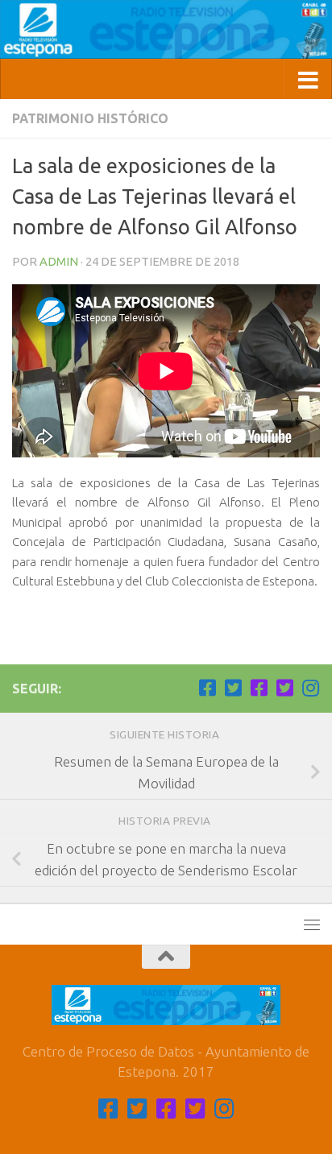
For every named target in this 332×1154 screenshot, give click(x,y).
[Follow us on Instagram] (310, 687)
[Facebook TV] (207, 687)
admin (58, 261)
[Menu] (312, 924)
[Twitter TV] (233, 687)
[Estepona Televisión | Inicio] (166, 29)
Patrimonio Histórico (90, 118)
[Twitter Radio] (284, 687)
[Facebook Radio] (258, 687)
